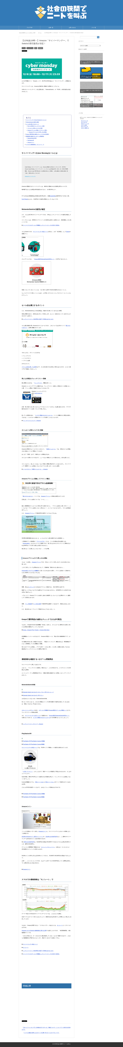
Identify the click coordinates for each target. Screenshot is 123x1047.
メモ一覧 (93, 27)
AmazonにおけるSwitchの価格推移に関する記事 (34, 930)
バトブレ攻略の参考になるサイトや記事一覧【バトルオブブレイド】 (41, 1032)
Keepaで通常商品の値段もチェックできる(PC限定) (37, 134)
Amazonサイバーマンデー (30, 176)
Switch (68, 231)
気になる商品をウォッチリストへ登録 (35, 126)
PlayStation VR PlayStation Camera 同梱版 (34, 741)
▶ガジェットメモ (85, 123)
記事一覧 (51, 27)
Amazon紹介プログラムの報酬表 (30, 570)
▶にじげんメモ (84, 126)
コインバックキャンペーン (48, 847)
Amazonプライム (45, 496)
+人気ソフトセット (28, 771)
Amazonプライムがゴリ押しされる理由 (38, 132)
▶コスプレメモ (84, 120)
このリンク (31, 587)
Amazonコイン (30, 142)
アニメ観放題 (28, 603)
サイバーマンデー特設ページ (40, 231)
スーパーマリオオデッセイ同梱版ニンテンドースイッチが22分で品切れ (41, 225)
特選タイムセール (51, 449)
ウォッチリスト (38, 383)
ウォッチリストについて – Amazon (32, 420)
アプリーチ (39, 396)
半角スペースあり (39, 782)
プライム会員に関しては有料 (29, 367)
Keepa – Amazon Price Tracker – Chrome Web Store (36, 630)
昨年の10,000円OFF (29, 842)
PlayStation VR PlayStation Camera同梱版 (33, 744)
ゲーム (23, 48)
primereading (26, 543)
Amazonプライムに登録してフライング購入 (37, 130)
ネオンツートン (26, 710)
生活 (36, 48)
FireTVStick (25, 199)
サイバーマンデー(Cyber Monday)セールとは (36, 119)
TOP (28, 32)
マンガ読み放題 (37, 603)
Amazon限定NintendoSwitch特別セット (44, 259)
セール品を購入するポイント (32, 124)
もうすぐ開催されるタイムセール (43, 415)
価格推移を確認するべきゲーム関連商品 (35, 136)
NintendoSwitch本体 (31, 138)
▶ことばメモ (84, 122)
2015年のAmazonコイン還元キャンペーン (32, 836)
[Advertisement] (46, 55)
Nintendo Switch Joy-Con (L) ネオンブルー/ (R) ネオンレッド (38, 692)
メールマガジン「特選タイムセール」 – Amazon (35, 469)
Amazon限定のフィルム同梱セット (58, 710)
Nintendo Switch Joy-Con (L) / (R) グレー (33, 695)
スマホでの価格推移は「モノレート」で (35, 144)
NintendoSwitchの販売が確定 (32, 122)
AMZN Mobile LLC (38, 393)
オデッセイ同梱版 (43, 710)
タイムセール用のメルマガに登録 (34, 128)
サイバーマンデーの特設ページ (30, 747)
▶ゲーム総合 (84, 125)
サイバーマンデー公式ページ (32, 715)
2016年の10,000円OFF (51, 836)
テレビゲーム (30, 48)
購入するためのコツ (28, 496)
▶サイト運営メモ (85, 128)
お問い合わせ (72, 27)
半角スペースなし (49, 782)
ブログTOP (29, 27)
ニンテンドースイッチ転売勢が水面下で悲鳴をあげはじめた (38, 319)
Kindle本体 (52, 196)
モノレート (60, 925)
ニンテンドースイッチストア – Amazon (33, 724)
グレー (32, 710)
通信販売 (40, 48)
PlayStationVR (30, 140)
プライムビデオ (40, 541)
